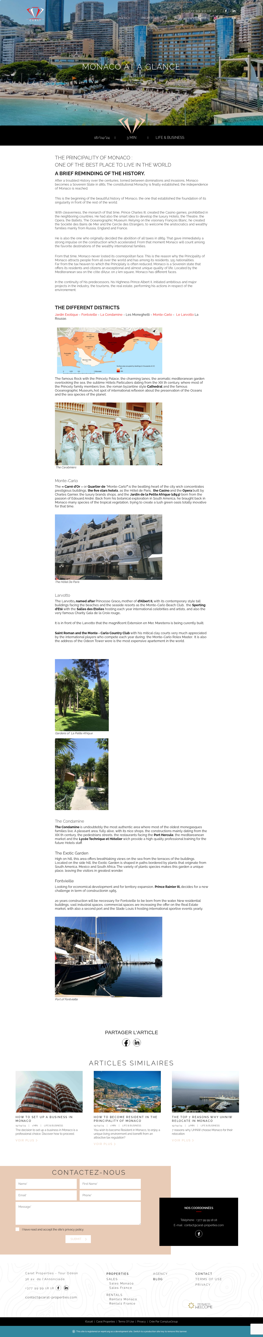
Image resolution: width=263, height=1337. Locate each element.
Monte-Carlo (162, 314)
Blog (177, 18)
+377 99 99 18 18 (201, 11)
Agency (124, 18)
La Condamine (111, 314)
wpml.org (105, 1331)
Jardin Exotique (66, 314)
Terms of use (208, 1279)
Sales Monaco (121, 1283)
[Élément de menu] (225, 11)
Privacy (203, 1284)
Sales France (120, 1287)
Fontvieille (89, 314)
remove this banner (176, 1331)
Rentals (114, 1295)
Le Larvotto (185, 314)
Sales (112, 1279)
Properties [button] (150, 18)
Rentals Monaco (123, 1299)
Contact (199, 18)
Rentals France (122, 1303)
